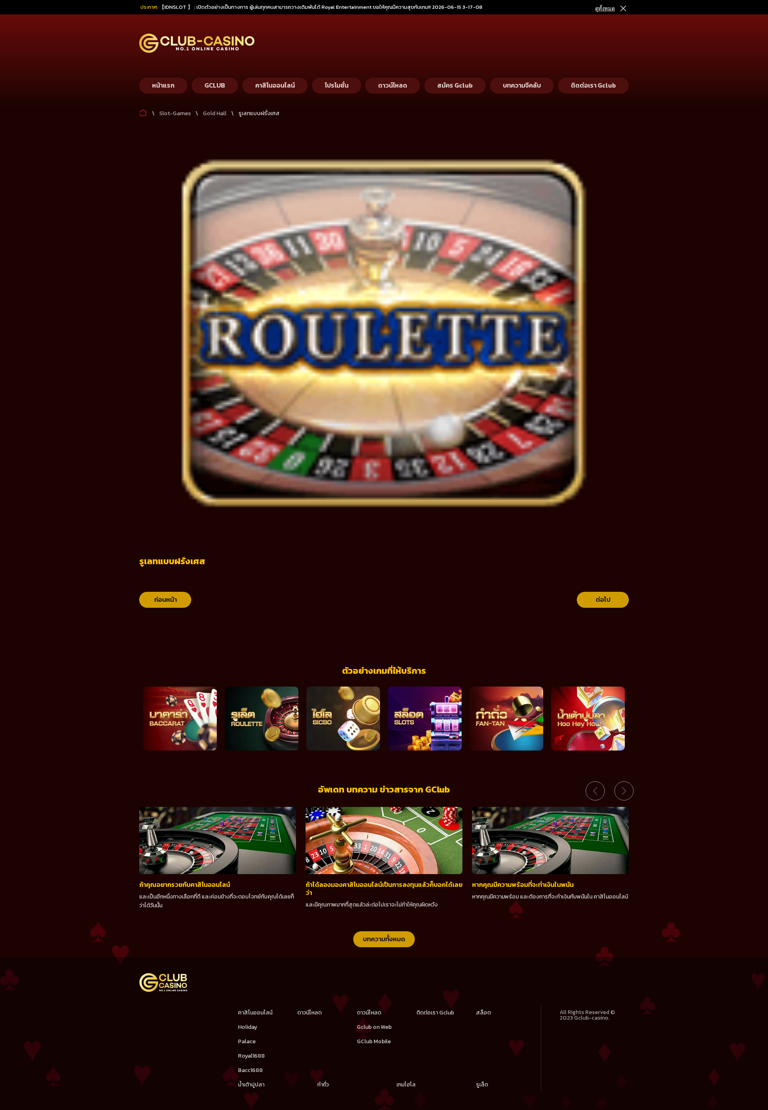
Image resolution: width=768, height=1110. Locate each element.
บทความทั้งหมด (384, 939)
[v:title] (143, 111)
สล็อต (483, 1012)
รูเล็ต (482, 1084)
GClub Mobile (374, 1041)
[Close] (623, 8)
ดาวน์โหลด (309, 1012)
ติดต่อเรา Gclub (435, 1012)
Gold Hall (214, 113)
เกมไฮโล (406, 1084)
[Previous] (595, 791)
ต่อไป (603, 599)
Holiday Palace (247, 1034)
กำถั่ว (323, 1084)
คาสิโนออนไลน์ (255, 1012)
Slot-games (175, 113)
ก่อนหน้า (165, 599)
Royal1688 (251, 1056)
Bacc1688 (250, 1070)
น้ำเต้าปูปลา (251, 1084)
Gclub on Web (374, 1027)
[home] (163, 990)
